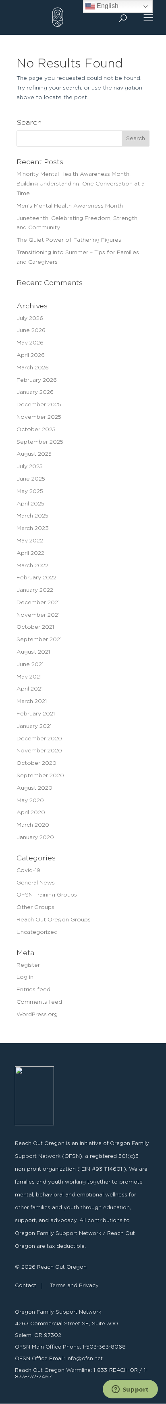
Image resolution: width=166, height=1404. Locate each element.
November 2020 (39, 751)
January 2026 (35, 392)
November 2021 (38, 615)
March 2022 (32, 566)
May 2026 (30, 343)
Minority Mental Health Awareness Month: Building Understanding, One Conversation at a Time (81, 183)
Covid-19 (28, 870)
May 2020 (30, 800)
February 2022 (36, 578)
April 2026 (31, 355)
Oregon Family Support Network (58, 1312)
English (106, 5)
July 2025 (30, 466)
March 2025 (32, 516)
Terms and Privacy (74, 1285)
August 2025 (34, 454)
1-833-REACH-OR (115, 1370)
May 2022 (30, 541)
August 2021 (33, 652)
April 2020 (31, 812)
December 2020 (39, 739)
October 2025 (36, 429)
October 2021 (35, 627)
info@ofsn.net (84, 1358)
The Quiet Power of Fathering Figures (69, 240)
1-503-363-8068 (104, 1347)
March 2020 (33, 825)
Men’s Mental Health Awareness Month (70, 206)
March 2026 (33, 368)
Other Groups (35, 907)
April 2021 (30, 689)
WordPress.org (37, 1014)
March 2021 (32, 701)
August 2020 (34, 788)
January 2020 (35, 837)
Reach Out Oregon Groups (54, 920)
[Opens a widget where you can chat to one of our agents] (130, 1390)
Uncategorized (37, 932)
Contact (25, 1285)
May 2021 (29, 677)
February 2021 (36, 714)
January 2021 (34, 726)
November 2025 (39, 417)
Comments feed (39, 1002)
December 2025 (39, 405)
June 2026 (31, 330)
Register (28, 965)
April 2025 (30, 504)
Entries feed (33, 989)
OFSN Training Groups (47, 895)
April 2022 (30, 553)
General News (36, 883)
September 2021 (39, 639)
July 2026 (30, 318)
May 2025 (30, 491)
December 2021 (38, 602)
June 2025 (31, 479)
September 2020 (40, 775)
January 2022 (35, 590)
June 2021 (30, 664)
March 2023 (33, 528)
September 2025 (40, 442)
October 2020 (36, 763)
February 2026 (37, 380)
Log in (25, 977)
